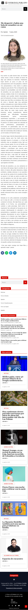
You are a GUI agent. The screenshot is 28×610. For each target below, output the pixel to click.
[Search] (25, 9)
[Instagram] (12, 605)
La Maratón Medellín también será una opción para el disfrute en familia (13, 525)
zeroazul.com (16, 608)
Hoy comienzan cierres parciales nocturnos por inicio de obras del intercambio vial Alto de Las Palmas (13, 326)
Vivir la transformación (7, 35)
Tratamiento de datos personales (14, 588)
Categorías (14, 576)
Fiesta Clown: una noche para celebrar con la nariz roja (13, 341)
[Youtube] (19, 605)
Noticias (6, 373)
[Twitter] (16, 605)
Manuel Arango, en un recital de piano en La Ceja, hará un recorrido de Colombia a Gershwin (13, 334)
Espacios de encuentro (12, 559)
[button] (2, 3)
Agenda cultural (8, 447)
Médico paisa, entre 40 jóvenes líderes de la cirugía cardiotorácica (13, 320)
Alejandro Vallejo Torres (11, 555)
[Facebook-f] (9, 605)
